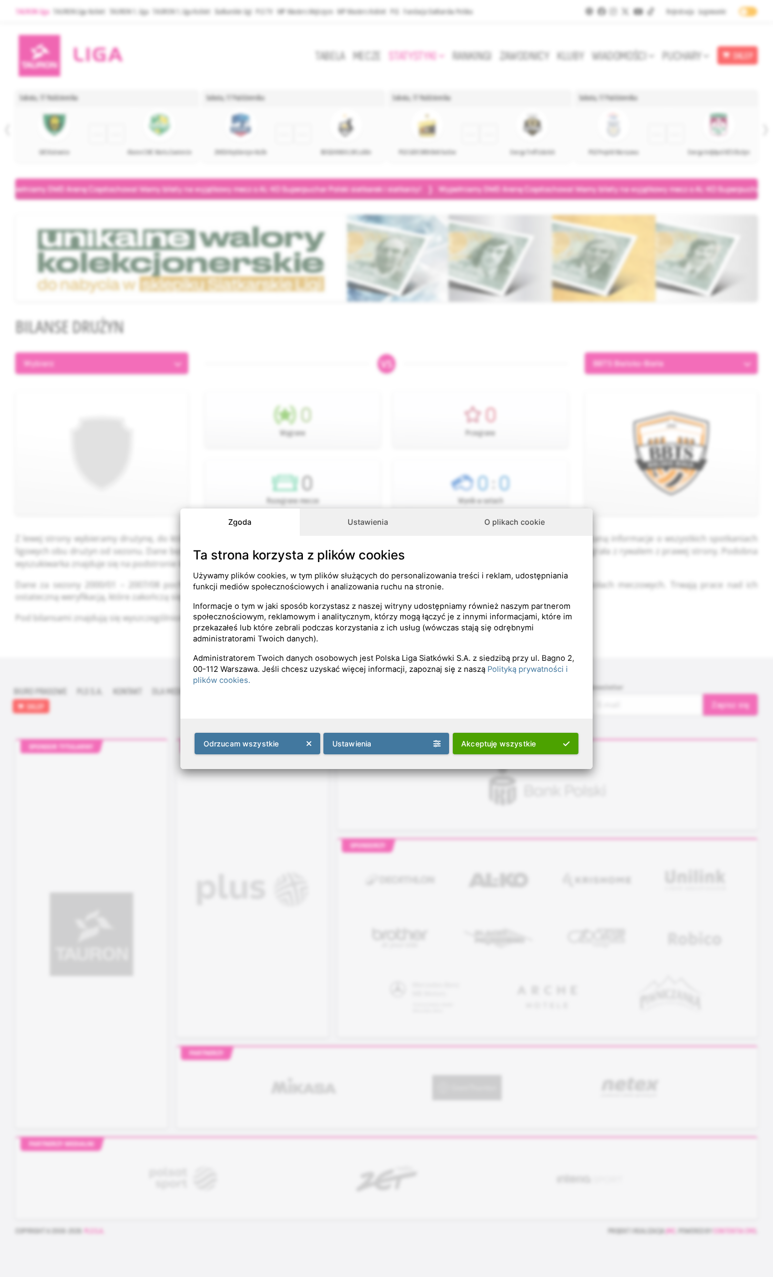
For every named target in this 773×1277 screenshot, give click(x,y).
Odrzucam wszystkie (241, 743)
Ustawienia (368, 521)
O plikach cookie (514, 521)
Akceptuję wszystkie (498, 743)
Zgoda (239, 521)
